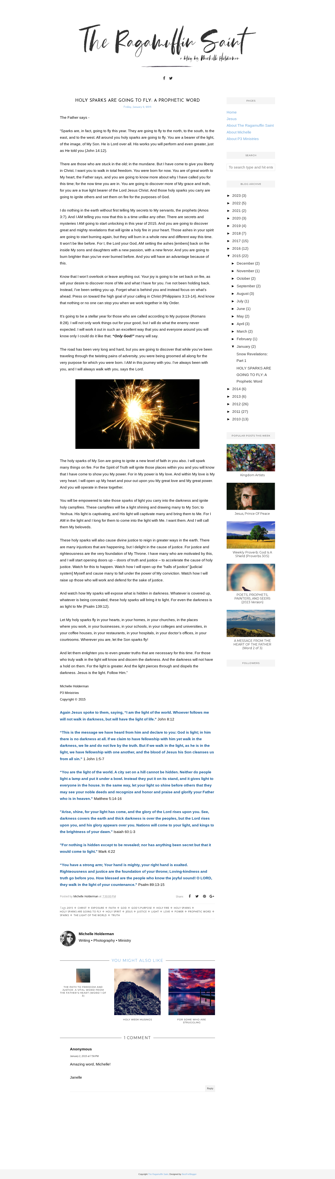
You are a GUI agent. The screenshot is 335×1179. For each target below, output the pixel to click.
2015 (70, 908)
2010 (236, 419)
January (243, 346)
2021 (236, 211)
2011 (236, 412)
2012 (236, 404)
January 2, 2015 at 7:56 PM (84, 1056)
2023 (236, 196)
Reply (210, 1088)
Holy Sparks (182, 908)
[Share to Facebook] (189, 896)
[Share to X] (197, 896)
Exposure (97, 908)
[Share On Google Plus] (212, 896)
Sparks (64, 915)
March (242, 331)
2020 (236, 218)
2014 (236, 389)
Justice (142, 911)
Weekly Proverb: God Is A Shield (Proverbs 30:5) (252, 554)
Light (155, 911)
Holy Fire (162, 908)
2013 (236, 396)
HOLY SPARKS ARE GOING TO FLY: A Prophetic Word (254, 374)
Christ (82, 908)
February (244, 339)
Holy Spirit (113, 911)
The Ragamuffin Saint (158, 1174)
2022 (236, 203)
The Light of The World (90, 915)
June (241, 309)
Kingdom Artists (252, 475)
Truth (115, 915)
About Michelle (239, 132)
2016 (236, 248)
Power (179, 911)
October (243, 278)
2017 (236, 241)
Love (167, 911)
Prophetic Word (199, 911)
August (243, 294)
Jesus (129, 911)
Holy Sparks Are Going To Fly (80, 911)
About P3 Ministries (243, 139)
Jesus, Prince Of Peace (252, 513)
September (246, 286)
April (240, 324)
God (124, 908)
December (245, 263)
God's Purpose (141, 908)
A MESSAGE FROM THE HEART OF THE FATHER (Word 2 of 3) (252, 644)
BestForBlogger (189, 1174)
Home (232, 112)
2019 (236, 226)
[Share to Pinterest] (204, 896)
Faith (112, 908)
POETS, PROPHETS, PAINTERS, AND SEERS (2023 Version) (252, 598)
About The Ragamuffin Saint (250, 125)
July (240, 301)
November (245, 271)
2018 (236, 233)
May (240, 316)
